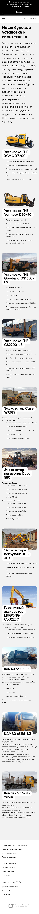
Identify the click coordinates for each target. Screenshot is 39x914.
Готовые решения (9, 864)
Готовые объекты (8, 868)
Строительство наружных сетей (15, 845)
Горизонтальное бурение (12, 849)
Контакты (6, 890)
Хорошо (19, 12)
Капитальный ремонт (10, 853)
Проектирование (9, 857)
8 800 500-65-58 (30, 19)
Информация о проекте (20, 906)
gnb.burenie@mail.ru (10, 887)
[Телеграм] (20, 883)
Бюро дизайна (26, 905)
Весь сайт (6, 875)
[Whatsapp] (17, 883)
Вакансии (6, 894)
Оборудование (8, 871)
